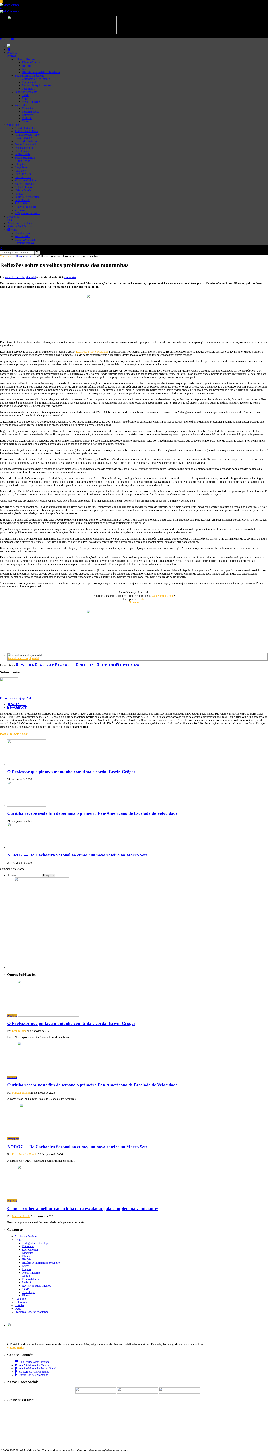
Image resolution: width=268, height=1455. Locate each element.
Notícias (12, 52)
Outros (26, 121)
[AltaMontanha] (10, 4)
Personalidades (30, 111)
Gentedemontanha (162, 595)
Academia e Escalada (19, 223)
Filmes (26, 1256)
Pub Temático (22, 236)
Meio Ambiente (31, 101)
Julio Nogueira (23, 173)
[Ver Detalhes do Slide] (150, 329)
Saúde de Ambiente (26, 91)
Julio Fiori (20, 170)
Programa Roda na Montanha (31, 1311)
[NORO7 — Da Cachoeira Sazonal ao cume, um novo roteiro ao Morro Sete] (26, 847)
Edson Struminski (25, 157)
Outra (18, 1308)
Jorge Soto (21, 167)
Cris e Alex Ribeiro (26, 141)
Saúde (25, 95)
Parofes (19, 193)
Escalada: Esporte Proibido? (92, 351)
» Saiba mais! (15, 1347)
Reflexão (27, 118)
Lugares (26, 98)
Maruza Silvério (21, 1092)
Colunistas (13, 124)
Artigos (11, 55)
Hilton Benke (22, 160)
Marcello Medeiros (25, 180)
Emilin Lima (19, 1030)
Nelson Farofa (23, 190)
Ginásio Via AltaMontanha (32, 1374)
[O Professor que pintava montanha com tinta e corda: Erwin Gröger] (26, 763)
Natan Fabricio (23, 187)
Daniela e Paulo (24, 147)
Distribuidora (22, 233)
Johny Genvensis (24, 164)
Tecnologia (28, 88)
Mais (13, 229)
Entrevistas (28, 114)
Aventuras (13, 216)
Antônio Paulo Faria (26, 131)
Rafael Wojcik (23, 203)
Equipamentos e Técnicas (29, 75)
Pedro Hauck (22, 200)
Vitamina (20, 210)
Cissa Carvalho (23, 137)
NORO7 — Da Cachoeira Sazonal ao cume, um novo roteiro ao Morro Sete (77, 855)
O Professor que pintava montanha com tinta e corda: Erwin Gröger (71, 771)
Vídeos (26, 1295)
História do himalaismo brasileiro (41, 72)
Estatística (27, 108)
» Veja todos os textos (27, 213)
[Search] (1, 8)
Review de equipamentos (36, 85)
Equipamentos (30, 82)
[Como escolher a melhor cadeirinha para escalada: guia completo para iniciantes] (48, 1200)
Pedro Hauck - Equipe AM (20, 277)
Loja (10, 219)
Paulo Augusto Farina (27, 196)
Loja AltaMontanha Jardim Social (36, 1368)
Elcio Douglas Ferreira (25, 1154)
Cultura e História (25, 59)
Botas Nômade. (137, 600)
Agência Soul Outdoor (20, 226)
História (26, 65)
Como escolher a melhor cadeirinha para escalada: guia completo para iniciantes (82, 1208)
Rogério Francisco (25, 206)
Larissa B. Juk (23, 177)
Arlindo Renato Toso (27, 134)
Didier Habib (22, 154)
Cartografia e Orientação (36, 78)
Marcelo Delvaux (25, 183)
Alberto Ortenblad (25, 128)
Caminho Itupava (24, 242)
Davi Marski (22, 151)
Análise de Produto (26, 1236)
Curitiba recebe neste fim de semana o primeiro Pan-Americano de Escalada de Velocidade (92, 813)
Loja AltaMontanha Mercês (33, 1365)
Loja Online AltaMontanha (34, 1361)
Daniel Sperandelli (25, 144)
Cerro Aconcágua (25, 239)
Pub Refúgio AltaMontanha (33, 1371)
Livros (25, 69)
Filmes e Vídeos (31, 62)
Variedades (21, 105)
